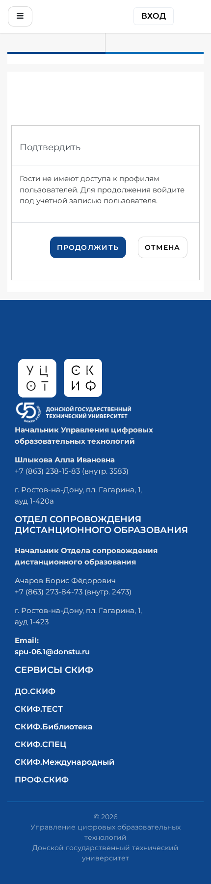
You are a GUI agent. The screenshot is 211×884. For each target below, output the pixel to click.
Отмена (163, 247)
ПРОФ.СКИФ (42, 779)
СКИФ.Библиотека (54, 726)
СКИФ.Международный (64, 762)
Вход (153, 16)
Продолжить (88, 247)
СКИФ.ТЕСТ (39, 709)
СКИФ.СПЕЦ (40, 744)
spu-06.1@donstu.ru (52, 651)
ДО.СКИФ (35, 691)
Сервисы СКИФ (54, 670)
